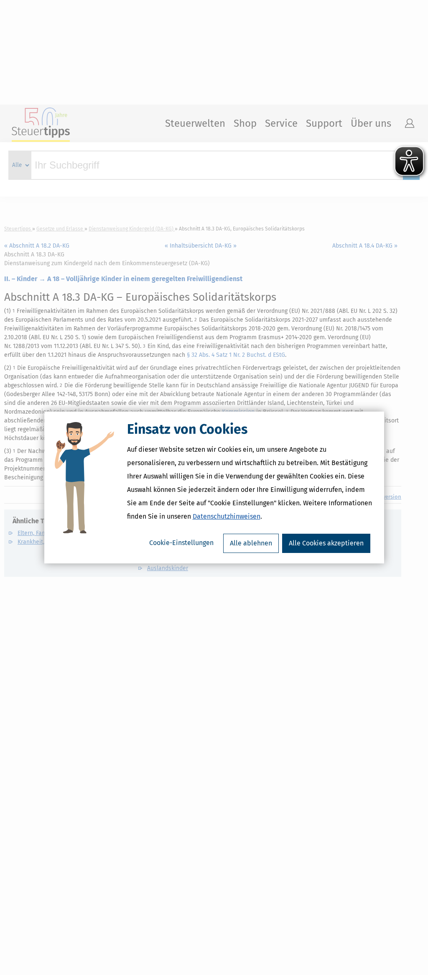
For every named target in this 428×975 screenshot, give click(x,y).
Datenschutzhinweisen (226, 516)
